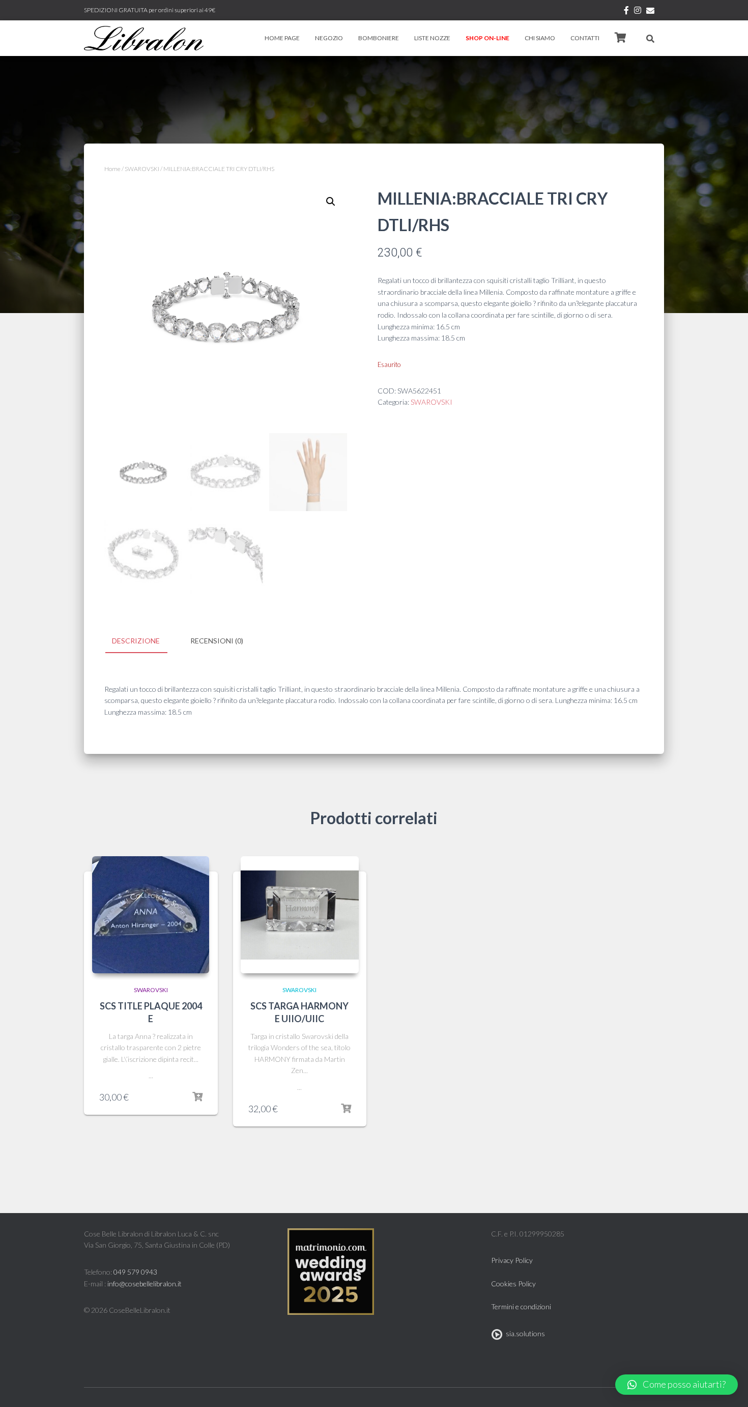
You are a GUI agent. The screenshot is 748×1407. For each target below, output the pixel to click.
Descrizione (136, 640)
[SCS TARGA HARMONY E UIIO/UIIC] (300, 914)
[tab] (143, 641)
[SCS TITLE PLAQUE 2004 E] (150, 914)
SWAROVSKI (142, 169)
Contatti (584, 38)
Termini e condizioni (521, 1306)
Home (112, 169)
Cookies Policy (513, 1283)
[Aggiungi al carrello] (197, 1097)
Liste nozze (432, 38)
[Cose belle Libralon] (143, 38)
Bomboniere (378, 38)
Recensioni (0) (216, 640)
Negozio (329, 38)
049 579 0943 (135, 1272)
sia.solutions (524, 1333)
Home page (282, 38)
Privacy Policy (512, 1260)
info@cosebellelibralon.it (144, 1283)
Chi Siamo (540, 38)
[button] (676, 1384)
